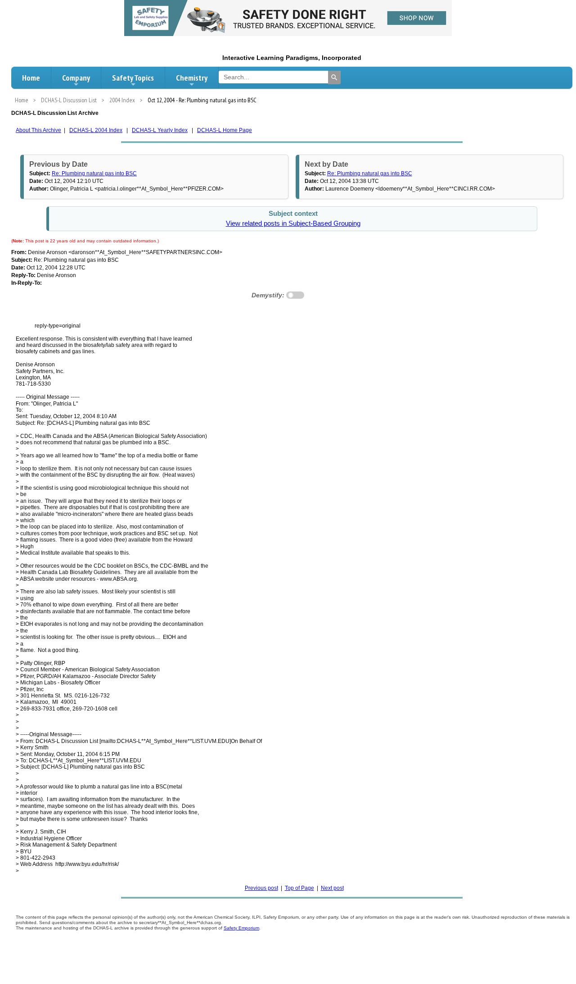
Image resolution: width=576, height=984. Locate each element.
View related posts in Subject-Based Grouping (293, 223)
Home (31, 78)
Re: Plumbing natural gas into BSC (94, 173)
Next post (332, 888)
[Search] (334, 77)
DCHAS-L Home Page (224, 130)
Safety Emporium (241, 927)
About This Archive (38, 130)
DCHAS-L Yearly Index (160, 130)
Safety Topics (133, 78)
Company (76, 78)
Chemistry (191, 78)
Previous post (261, 888)
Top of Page (299, 888)
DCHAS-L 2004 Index (95, 130)
